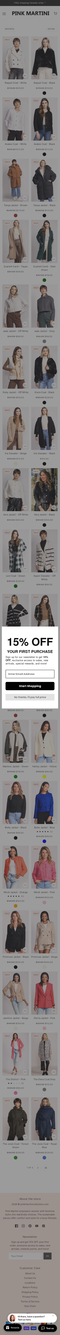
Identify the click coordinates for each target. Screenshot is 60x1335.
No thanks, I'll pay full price (30, 697)
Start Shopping (30, 686)
